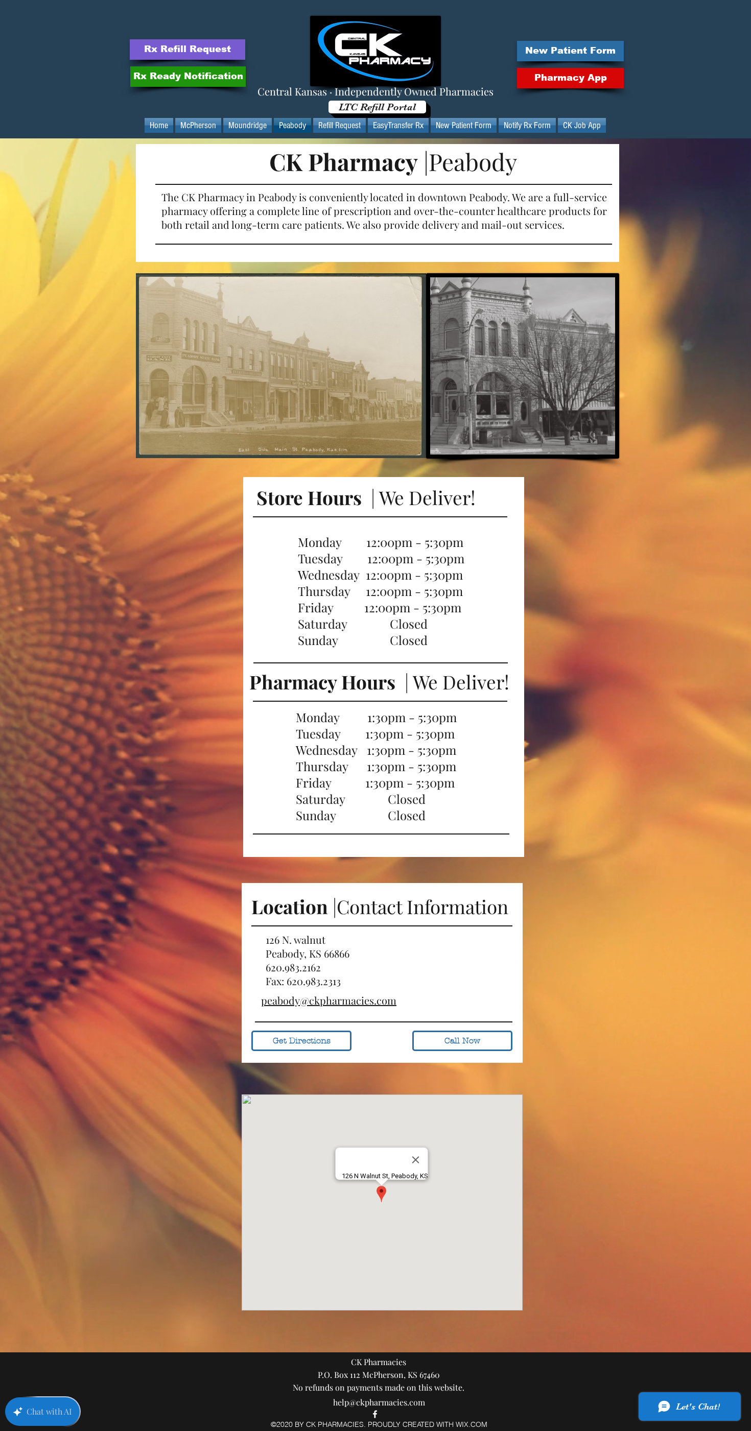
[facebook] (375, 1414)
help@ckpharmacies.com (379, 1402)
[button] (570, 78)
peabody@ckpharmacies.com (328, 1000)
